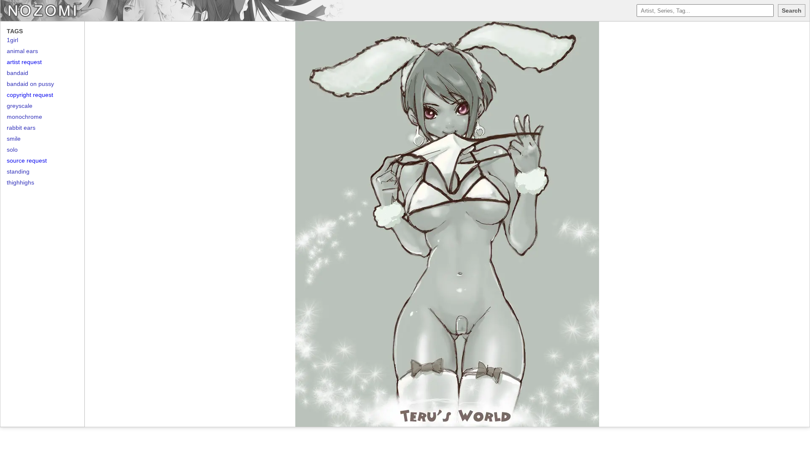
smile (14, 138)
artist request (24, 62)
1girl (12, 40)
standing (18, 171)
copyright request (30, 94)
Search (792, 10)
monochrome (24, 116)
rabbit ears (21, 127)
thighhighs (20, 182)
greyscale (19, 105)
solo (12, 149)
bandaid (17, 73)
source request (27, 160)
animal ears (22, 51)
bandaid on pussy (30, 83)
